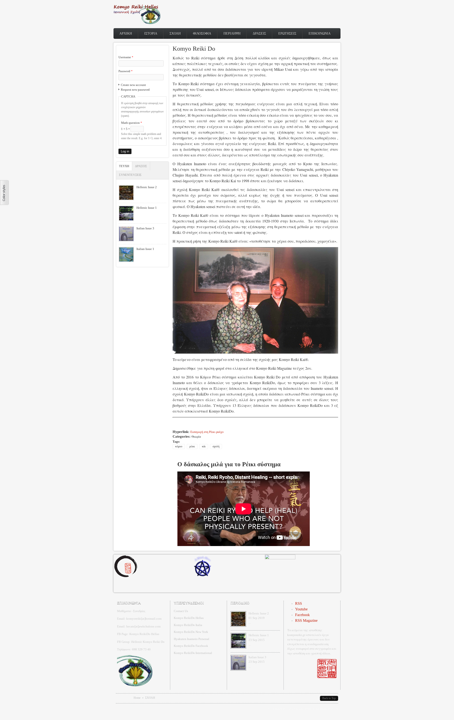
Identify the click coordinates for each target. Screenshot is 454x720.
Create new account (133, 85)
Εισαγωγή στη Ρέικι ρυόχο (207, 432)
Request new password (135, 89)
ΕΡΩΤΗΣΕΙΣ (287, 33)
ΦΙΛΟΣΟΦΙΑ (202, 33)
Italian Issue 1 (145, 249)
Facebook (302, 615)
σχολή (216, 446)
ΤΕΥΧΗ (125, 166)
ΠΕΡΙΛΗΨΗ (231, 33)
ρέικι (192, 446)
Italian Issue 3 (145, 228)
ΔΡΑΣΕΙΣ (259, 33)
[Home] (137, 23)
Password (125, 71)
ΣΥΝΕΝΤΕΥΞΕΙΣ (130, 175)
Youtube (301, 609)
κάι (203, 446)
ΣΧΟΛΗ (175, 33)
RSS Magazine (306, 620)
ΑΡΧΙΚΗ (125, 33)
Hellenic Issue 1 (146, 207)
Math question (131, 122)
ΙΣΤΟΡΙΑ (150, 33)
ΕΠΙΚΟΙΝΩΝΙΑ (320, 33)
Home (137, 697)
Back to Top (329, 698)
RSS (298, 603)
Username (125, 57)
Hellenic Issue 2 (146, 187)
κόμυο (178, 446)
